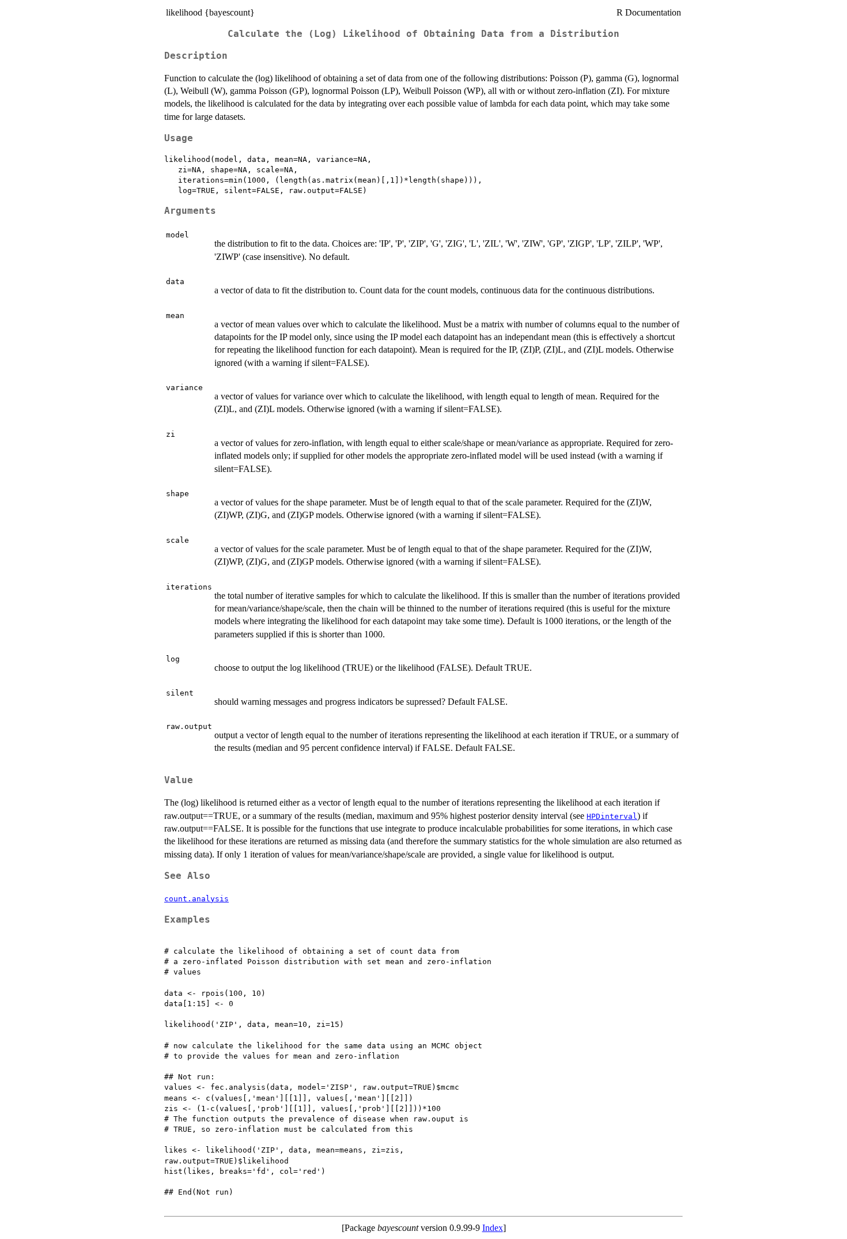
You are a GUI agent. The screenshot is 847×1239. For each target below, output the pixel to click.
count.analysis (196, 898)
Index (492, 1228)
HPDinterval (612, 816)
